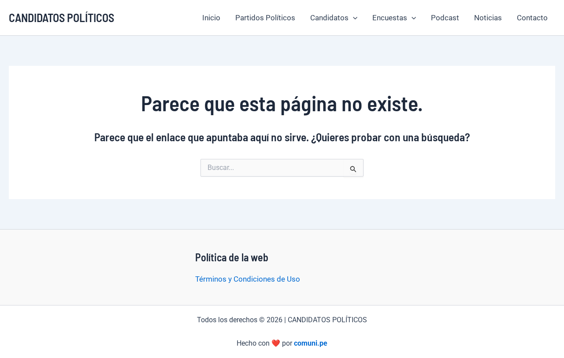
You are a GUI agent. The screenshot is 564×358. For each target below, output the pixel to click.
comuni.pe (310, 343)
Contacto (532, 17)
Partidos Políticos (265, 17)
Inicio (211, 17)
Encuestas (389, 17)
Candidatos (329, 17)
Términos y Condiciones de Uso (247, 279)
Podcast (445, 17)
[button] (353, 17)
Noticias (488, 17)
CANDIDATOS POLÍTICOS (61, 17)
